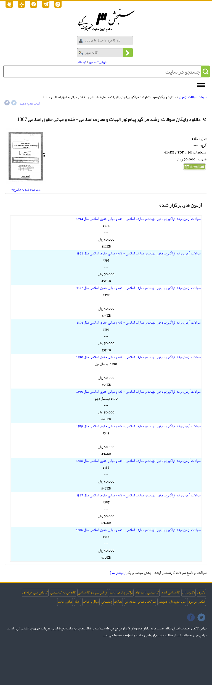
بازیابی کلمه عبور (98, 62)
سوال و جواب (91, 602)
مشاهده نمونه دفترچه (26, 189)
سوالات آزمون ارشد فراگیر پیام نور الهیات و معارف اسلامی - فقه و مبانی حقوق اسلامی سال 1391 (139, 323)
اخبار (78, 602)
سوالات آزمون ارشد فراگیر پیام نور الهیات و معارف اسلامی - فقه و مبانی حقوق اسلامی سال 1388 (138, 461)
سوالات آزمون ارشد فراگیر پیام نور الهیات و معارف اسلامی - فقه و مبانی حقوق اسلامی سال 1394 (138, 219)
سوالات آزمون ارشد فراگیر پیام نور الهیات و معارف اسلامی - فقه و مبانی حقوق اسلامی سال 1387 (138, 496)
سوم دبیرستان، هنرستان (172, 602)
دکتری (201, 592)
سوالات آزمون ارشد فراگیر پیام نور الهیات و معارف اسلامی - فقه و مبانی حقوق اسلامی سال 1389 (138, 426)
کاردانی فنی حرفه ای (35, 592)
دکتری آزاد (188, 592)
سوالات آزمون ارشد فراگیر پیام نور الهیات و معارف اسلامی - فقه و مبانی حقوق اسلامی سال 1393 (138, 254)
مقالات (118, 602)
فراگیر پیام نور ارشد (121, 592)
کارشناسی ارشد (170, 592)
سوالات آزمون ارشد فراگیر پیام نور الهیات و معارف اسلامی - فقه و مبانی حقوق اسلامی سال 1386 (138, 530)
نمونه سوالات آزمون (192, 97)
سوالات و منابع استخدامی (140, 602)
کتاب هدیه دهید (30, 103)
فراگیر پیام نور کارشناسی (92, 592)
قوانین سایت (65, 602)
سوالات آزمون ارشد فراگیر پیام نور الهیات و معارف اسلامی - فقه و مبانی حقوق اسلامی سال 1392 (138, 288)
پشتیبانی (106, 602)
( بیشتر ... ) (118, 573)
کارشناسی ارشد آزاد (147, 592)
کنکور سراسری (196, 602)
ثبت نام (82, 62)
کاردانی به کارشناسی (63, 592)
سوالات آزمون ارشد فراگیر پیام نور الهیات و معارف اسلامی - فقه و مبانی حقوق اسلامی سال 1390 (138, 357)
